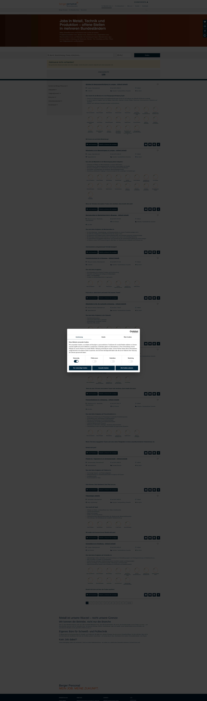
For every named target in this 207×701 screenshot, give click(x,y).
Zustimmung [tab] (79, 337)
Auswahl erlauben (103, 368)
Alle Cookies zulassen (127, 368)
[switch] (94, 361)
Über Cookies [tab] (128, 337)
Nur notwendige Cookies (80, 368)
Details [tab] (104, 337)
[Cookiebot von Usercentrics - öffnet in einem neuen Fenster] (131, 332)
